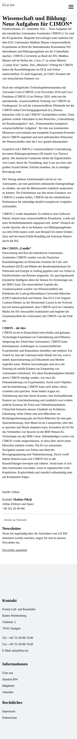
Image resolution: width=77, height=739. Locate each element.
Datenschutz (9, 717)
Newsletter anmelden (14, 550)
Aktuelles (7, 692)
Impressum (8, 711)
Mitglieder (8, 685)
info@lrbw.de (20, 650)
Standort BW (10, 679)
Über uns (7, 673)
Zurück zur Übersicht (15, 520)
